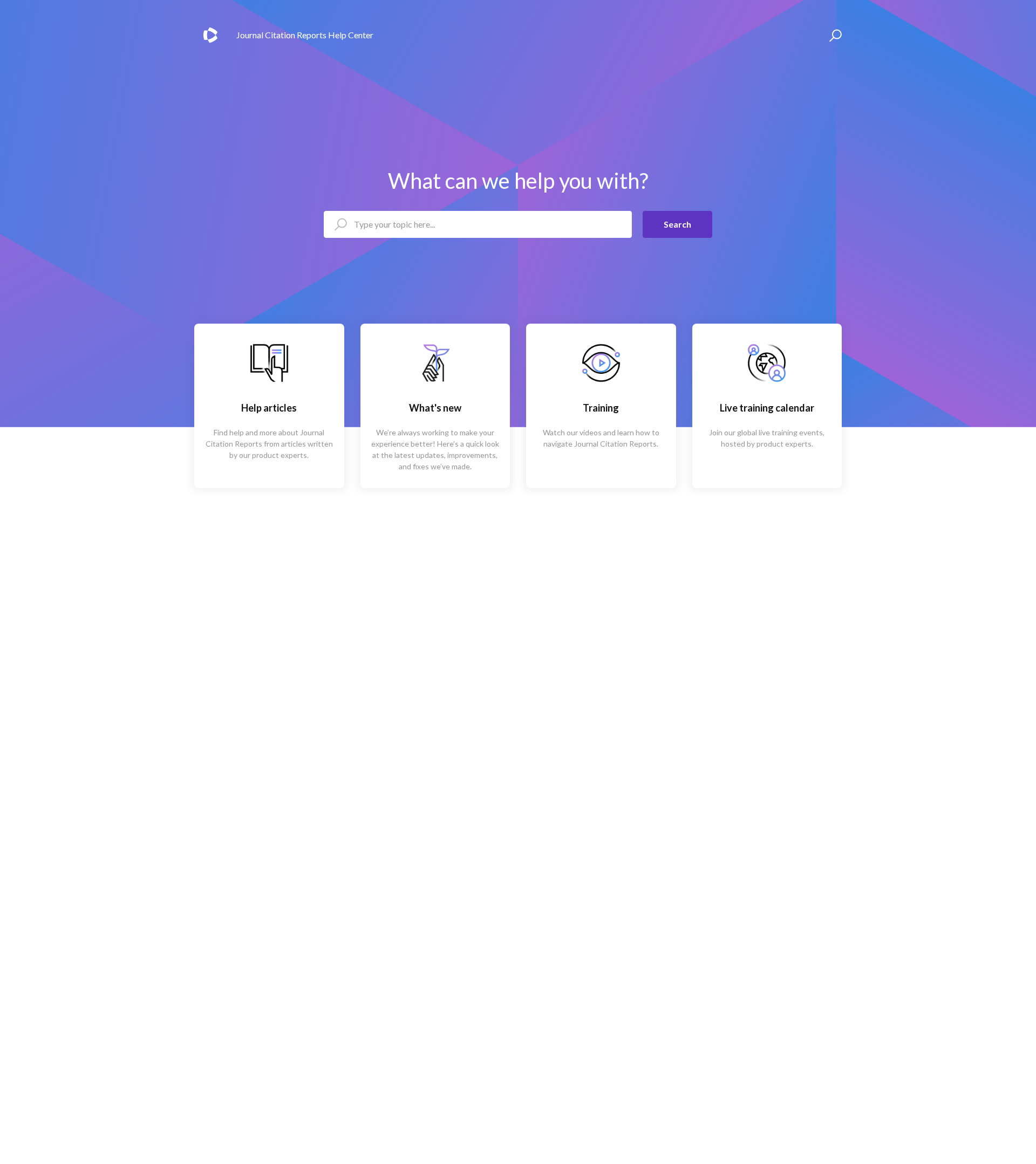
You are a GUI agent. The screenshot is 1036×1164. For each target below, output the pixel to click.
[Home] (210, 35)
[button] (834, 35)
